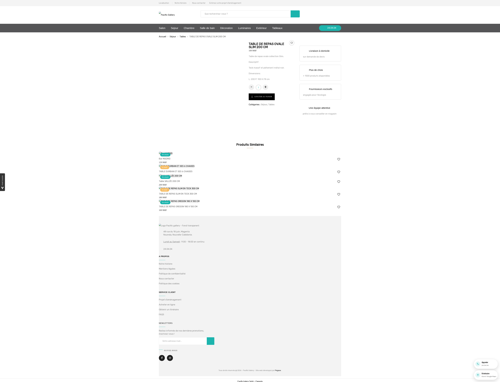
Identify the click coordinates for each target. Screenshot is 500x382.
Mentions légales (167, 269)
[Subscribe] (210, 341)
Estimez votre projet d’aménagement (225, 3)
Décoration (226, 28)
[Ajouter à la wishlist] (291, 43)
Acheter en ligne (167, 304)
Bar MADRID (164, 158)
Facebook (162, 360)
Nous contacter (198, 3)
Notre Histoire (180, 3)
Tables (183, 36)
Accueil (162, 36)
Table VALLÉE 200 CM (169, 181)
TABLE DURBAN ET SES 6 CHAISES (175, 171)
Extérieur (261, 28)
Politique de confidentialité (172, 273)
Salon (162, 28)
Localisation (164, 3)
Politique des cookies (169, 283)
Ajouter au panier (263, 97)
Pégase (278, 370)
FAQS (161, 314)
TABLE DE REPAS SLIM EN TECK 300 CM (178, 194)
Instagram (170, 360)
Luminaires (244, 28)
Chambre (189, 28)
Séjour (173, 36)
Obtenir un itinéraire (169, 309)
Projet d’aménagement (170, 299)
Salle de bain (207, 28)
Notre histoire (165, 264)
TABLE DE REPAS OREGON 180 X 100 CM (178, 206)
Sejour (174, 28)
